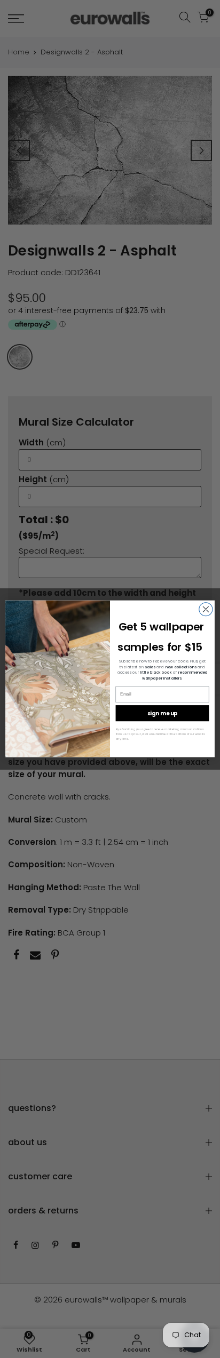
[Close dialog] (206, 609)
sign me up (162, 713)
